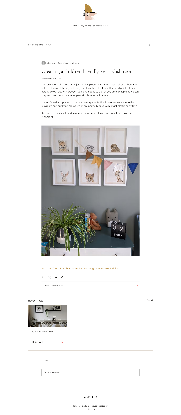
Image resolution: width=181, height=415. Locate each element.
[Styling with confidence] (47, 316)
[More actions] (138, 63)
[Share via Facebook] (42, 277)
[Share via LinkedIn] (55, 277)
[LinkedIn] (84, 397)
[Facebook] (92, 397)
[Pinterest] (96, 397)
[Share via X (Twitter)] (49, 277)
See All (150, 300)
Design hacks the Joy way (39, 45)
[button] (149, 45)
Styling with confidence (42, 331)
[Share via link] (62, 277)
